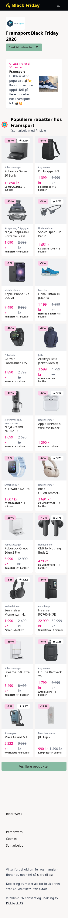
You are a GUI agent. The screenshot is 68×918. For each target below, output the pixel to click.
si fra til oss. (45, 875)
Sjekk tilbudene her (21, 47)
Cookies (11, 839)
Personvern (14, 832)
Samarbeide (14, 845)
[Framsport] (15, 23)
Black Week (14, 814)
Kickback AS (14, 903)
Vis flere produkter (34, 766)
